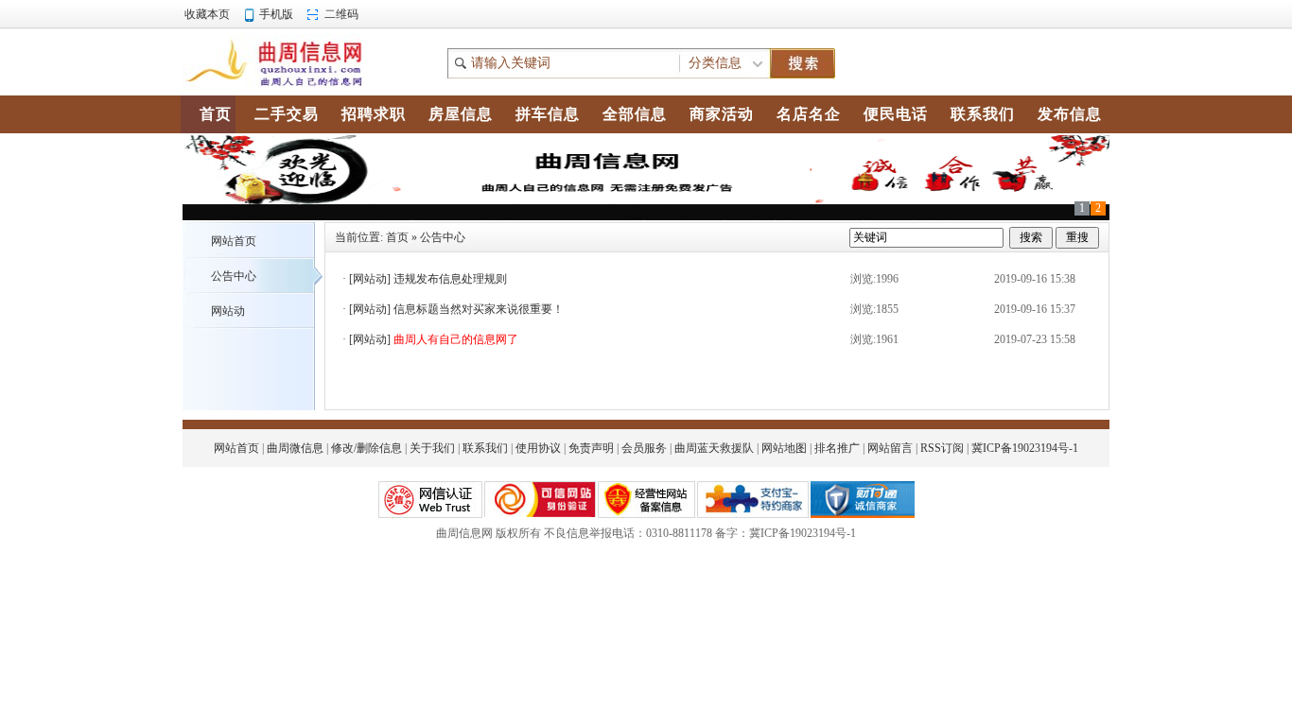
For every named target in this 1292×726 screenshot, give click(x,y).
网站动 (228, 311)
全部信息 (634, 114)
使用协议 (538, 448)
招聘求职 (373, 114)
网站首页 (233, 241)
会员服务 (644, 448)
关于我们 (432, 448)
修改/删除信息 (366, 448)
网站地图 (784, 448)
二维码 (341, 14)
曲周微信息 (295, 448)
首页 (397, 237)
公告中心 (233, 276)
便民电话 (896, 114)
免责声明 (591, 448)
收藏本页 (207, 14)
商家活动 (722, 114)
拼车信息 (547, 114)
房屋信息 (460, 114)
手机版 (276, 14)
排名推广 (837, 448)
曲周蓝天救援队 (714, 448)
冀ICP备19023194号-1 (1024, 448)
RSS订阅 (942, 448)
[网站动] (370, 278)
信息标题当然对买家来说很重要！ (478, 309)
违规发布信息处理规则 (450, 278)
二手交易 (286, 114)
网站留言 (890, 448)
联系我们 (485, 448)
